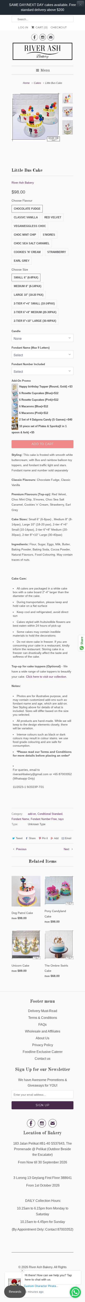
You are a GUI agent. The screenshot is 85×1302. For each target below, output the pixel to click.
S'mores (49, 234)
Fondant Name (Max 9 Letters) (31, 347)
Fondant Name (20, 819)
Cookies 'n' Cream (27, 252)
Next (67, 849)
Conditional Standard (50, 813)
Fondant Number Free (44, 819)
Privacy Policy (42, 1045)
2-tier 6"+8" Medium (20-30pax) (35, 312)
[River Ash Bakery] (42, 53)
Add (56, 838)
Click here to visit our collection (46, 676)
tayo (61, 819)
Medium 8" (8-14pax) (27, 286)
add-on (32, 813)
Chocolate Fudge (27, 208)
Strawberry (56, 252)
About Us (42, 1038)
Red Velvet (52, 217)
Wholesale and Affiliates (42, 1031)
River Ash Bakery (23, 182)
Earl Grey (22, 260)
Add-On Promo (21, 380)
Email (68, 838)
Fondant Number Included (28, 364)
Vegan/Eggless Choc (30, 226)
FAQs (42, 1024)
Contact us (42, 1058)
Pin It (45, 838)
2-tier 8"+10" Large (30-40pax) (35, 320)
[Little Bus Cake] (36, 117)
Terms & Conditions (42, 1017)
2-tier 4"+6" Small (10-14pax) (34, 303)
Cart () (41, 27)
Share (32, 838)
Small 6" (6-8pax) (26, 277)
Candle (16, 331)
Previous (21, 849)
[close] (80, 4)
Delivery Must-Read (42, 1011)
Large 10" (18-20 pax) (28, 294)
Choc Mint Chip (25, 234)
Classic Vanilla (26, 217)
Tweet (19, 838)
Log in (23, 27)
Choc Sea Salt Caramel (32, 243)
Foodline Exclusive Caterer (43, 1052)
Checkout (59, 27)
